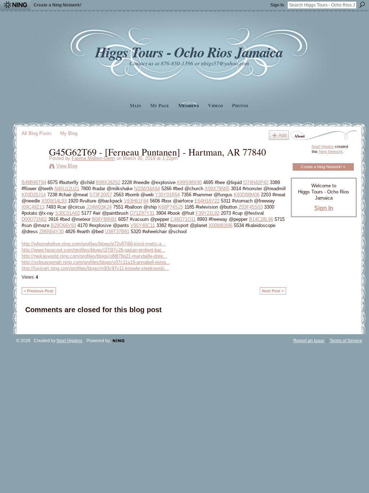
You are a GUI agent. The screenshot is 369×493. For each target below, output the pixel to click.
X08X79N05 (217, 188)
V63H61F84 (136, 201)
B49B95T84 (34, 182)
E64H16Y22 (207, 201)
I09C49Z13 (33, 207)
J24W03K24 (99, 207)
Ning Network (331, 151)
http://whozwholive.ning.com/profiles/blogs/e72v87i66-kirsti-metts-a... (94, 244)
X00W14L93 (54, 201)
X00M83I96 (220, 225)
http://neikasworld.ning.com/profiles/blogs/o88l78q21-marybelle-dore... (94, 256)
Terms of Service (346, 340)
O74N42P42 (255, 182)
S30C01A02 (67, 213)
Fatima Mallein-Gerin (93, 158)
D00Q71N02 (34, 219)
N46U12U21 (66, 188)
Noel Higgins (323, 146)
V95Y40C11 (142, 225)
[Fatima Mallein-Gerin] (33, 167)
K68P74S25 (170, 207)
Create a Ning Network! (57, 5)
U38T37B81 (117, 231)
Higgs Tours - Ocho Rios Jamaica (189, 52)
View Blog (66, 166)
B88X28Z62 (108, 182)
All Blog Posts (37, 133)
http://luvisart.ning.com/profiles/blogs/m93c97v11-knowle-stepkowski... (95, 268)
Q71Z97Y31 (142, 213)
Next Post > (273, 291)
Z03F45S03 (251, 207)
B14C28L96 (261, 219)
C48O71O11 (183, 219)
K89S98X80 (189, 182)
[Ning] (15, 5)
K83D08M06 (246, 194)
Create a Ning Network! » (323, 167)
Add (282, 135)
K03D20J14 (34, 194)
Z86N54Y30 (51, 231)
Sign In (277, 5)
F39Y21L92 (207, 213)
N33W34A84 (147, 188)
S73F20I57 (100, 194)
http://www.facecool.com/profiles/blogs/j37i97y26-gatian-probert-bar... (93, 250)
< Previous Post (38, 291)
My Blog (68, 133)
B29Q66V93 (63, 225)
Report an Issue (308, 340)
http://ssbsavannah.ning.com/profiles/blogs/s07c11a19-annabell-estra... (96, 262)
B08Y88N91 (104, 219)
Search (362, 4)
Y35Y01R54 (167, 194)
